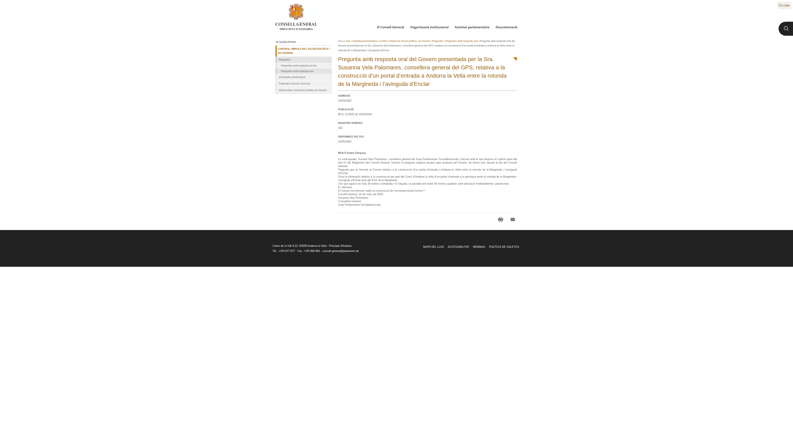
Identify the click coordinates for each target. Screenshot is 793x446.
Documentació (506, 27)
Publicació (346, 109)
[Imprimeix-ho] (500, 219)
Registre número (350, 123)
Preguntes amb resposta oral (461, 41)
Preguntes (438, 41)
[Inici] (296, 17)
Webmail (479, 246)
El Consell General (390, 27)
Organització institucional (429, 27)
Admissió (344, 95)
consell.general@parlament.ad (340, 251)
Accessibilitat (458, 246)
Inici (348, 41)
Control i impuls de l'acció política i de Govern (404, 41)
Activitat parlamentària (472, 27)
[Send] (513, 219)
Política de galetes (504, 246)
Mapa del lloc (433, 246)
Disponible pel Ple (351, 136)
